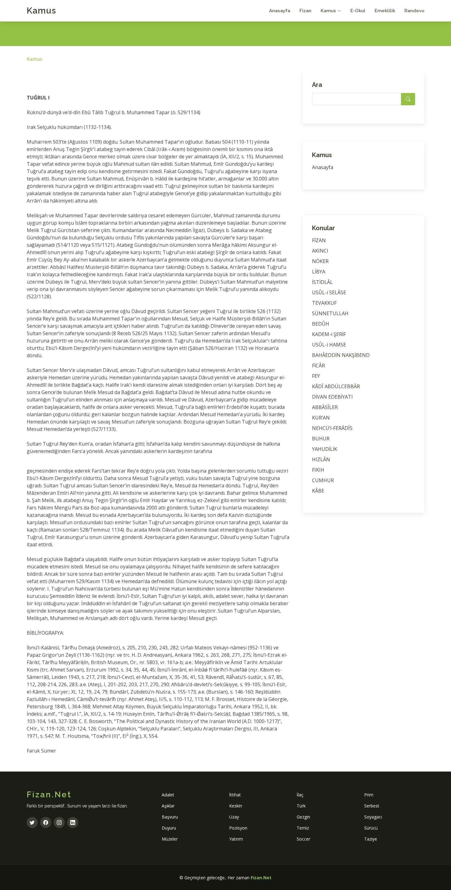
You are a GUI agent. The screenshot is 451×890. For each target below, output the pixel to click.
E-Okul (357, 11)
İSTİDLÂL (322, 282)
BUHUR (321, 438)
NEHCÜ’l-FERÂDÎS (332, 428)
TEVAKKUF (324, 303)
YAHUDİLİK (324, 449)
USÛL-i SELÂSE (329, 292)
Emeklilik (385, 11)
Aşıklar (168, 806)
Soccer (303, 839)
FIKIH (318, 469)
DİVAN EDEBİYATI (332, 396)
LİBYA (318, 271)
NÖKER (320, 261)
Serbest (371, 806)
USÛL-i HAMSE (329, 344)
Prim (368, 795)
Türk (301, 806)
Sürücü (371, 828)
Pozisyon (238, 828)
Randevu (414, 11)
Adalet (168, 795)
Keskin (235, 806)
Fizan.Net (261, 877)
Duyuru (169, 828)
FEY (316, 376)
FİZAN (319, 240)
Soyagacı (373, 817)
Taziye (370, 839)
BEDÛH (320, 323)
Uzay (234, 817)
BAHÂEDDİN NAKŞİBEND (341, 355)
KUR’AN (321, 417)
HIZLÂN (321, 459)
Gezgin (303, 817)
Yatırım (236, 839)
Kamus (41, 11)
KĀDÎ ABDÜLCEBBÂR (336, 386)
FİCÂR (318, 365)
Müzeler (170, 839)
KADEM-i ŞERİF (329, 334)
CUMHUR (323, 480)
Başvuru (170, 817)
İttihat (235, 795)
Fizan (305, 11)
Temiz (303, 828)
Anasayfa (279, 11)
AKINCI (320, 250)
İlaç (300, 795)
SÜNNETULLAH (330, 313)
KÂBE (318, 490)
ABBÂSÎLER (325, 407)
